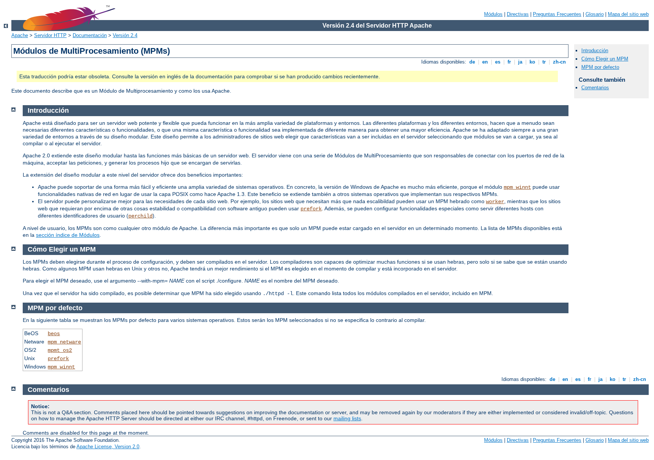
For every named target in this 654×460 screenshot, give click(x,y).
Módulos (493, 14)
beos (54, 334)
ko (532, 62)
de (472, 62)
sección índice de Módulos (68, 235)
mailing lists (347, 418)
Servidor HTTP (50, 35)
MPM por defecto (600, 67)
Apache (19, 35)
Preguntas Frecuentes (557, 14)
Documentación (90, 35)
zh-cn (559, 62)
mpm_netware (64, 342)
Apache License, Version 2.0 (107, 446)
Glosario (594, 14)
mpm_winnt (517, 187)
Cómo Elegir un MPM (604, 59)
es (498, 62)
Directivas (518, 14)
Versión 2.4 (125, 35)
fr (509, 62)
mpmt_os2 (60, 350)
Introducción (594, 50)
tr (544, 62)
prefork (311, 209)
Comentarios (595, 87)
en (485, 62)
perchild (140, 216)
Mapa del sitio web (628, 14)
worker (495, 202)
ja (520, 62)
